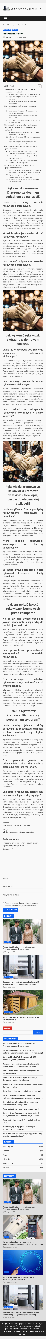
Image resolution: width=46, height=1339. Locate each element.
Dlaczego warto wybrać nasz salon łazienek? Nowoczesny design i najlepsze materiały (23, 967)
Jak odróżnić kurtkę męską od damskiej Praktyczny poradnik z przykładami (23, 931)
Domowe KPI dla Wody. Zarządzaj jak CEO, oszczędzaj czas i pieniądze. (23, 1262)
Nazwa (6, 878)
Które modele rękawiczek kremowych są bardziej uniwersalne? (24, 138)
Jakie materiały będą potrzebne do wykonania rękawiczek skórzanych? (23, 112)
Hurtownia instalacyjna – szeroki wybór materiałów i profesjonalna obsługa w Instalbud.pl (23, 1227)
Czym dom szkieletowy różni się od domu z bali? (22, 1091)
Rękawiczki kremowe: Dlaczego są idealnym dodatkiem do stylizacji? (20, 90)
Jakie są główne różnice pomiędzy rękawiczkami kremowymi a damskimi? (24, 133)
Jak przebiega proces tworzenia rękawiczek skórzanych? (23, 117)
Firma (5, 1155)
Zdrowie (6, 1168)
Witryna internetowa (11, 895)
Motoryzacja (8, 1163)
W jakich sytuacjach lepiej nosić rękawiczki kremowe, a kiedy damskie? (22, 143)
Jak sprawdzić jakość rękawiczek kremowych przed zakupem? (21, 147)
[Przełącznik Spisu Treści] (38, 86)
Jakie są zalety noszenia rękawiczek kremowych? (24, 94)
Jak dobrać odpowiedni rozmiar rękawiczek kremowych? (22, 102)
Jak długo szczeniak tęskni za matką (18, 830)
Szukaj (7, 1028)
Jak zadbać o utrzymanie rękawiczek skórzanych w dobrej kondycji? (24, 121)
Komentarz (8, 849)
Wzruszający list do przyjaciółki (16, 823)
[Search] (40, 18)
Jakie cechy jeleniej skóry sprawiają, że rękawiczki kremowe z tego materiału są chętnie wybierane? (25, 171)
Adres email (8, 886)
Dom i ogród (7, 29)
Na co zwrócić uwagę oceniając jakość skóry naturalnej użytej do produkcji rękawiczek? (23, 152)
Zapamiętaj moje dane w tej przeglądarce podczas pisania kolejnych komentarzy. (21, 904)
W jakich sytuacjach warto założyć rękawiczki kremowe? (23, 98)
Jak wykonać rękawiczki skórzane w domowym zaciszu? (21, 107)
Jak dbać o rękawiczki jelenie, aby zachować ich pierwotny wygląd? (24, 180)
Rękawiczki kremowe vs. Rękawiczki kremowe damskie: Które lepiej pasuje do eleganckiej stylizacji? (21, 127)
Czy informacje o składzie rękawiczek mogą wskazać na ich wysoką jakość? (23, 162)
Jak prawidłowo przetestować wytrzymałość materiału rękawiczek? (23, 157)
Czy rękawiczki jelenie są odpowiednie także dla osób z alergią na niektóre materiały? (24, 176)
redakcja (9, 37)
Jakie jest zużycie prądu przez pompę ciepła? (21, 1109)
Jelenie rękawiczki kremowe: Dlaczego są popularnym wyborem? (19, 166)
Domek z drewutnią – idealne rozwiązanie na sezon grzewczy (23, 1002)
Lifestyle (15, 29)
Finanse (6, 1151)
